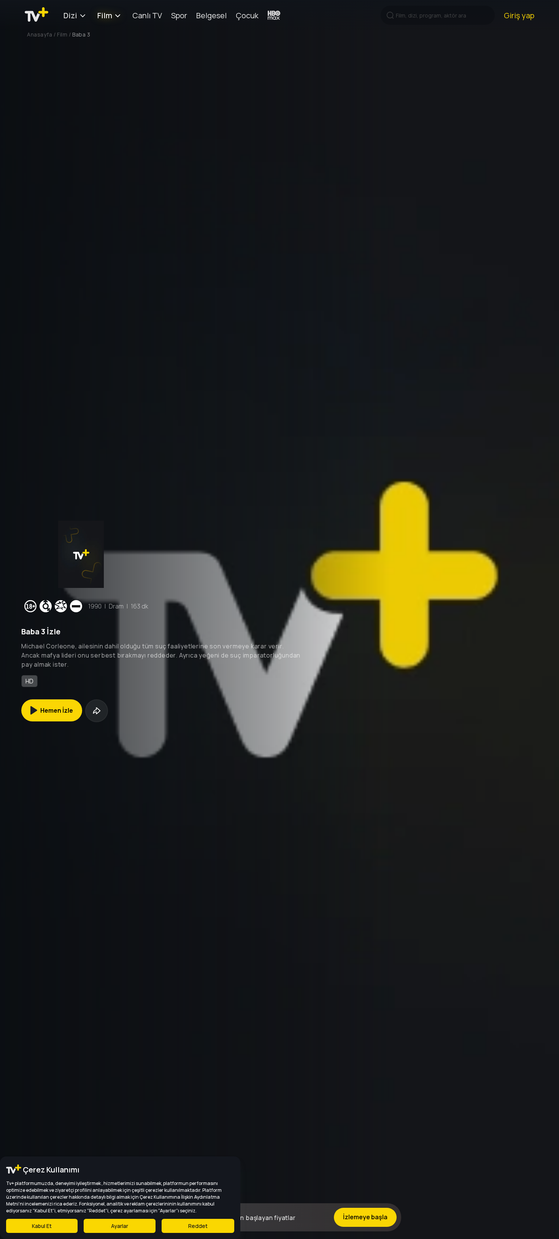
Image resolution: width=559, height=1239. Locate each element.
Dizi (70, 15)
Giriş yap (519, 15)
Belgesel (211, 15)
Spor (179, 15)
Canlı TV (147, 15)
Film (104, 15)
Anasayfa (39, 34)
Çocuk (247, 15)
